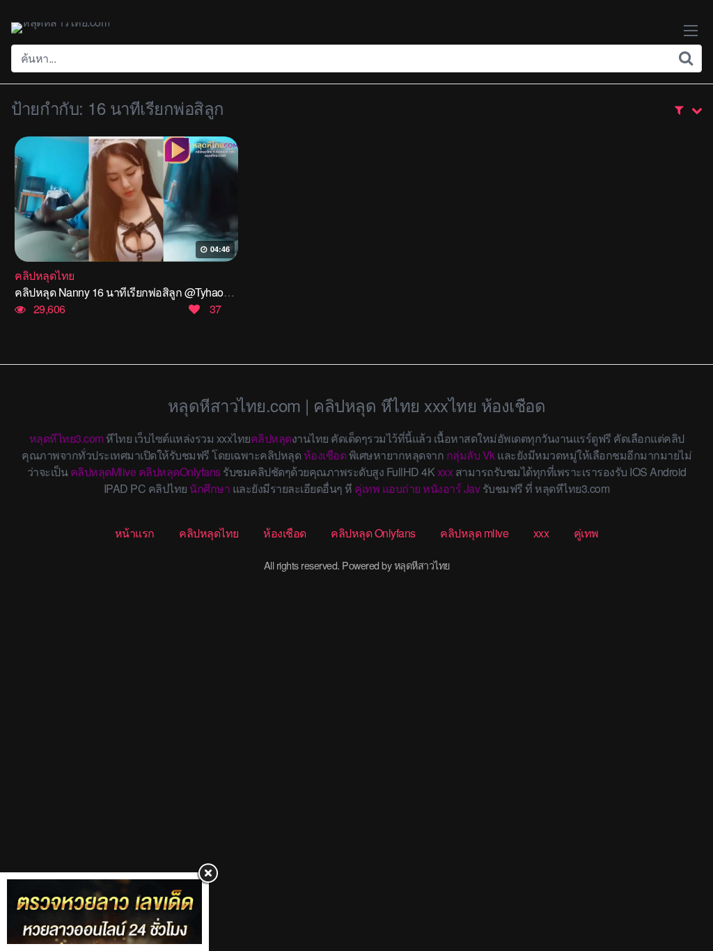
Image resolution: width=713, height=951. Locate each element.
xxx (445, 472)
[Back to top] (675, 885)
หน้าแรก (135, 533)
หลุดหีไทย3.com (66, 438)
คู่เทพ (366, 488)
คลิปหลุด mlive (474, 533)
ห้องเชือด (325, 455)
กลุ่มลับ (463, 455)
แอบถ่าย (401, 488)
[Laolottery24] (104, 911)
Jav (472, 488)
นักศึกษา (209, 488)
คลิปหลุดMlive (103, 472)
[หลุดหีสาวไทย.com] (60, 27)
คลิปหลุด (271, 438)
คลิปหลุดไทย (209, 533)
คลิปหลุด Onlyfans (373, 533)
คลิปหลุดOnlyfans (180, 472)
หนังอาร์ (442, 488)
